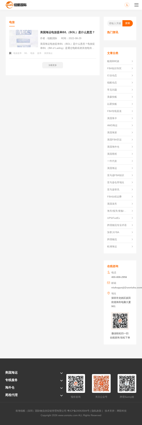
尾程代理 (11, 395)
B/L (26, 53)
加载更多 (52, 65)
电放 (32, 53)
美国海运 (48, 53)
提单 (39, 53)
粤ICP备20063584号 (78, 410)
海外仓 (10, 387)
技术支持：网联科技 (115, 410)
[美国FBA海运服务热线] (130, 4)
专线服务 (11, 380)
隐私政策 (96, 410)
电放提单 (17, 53)
